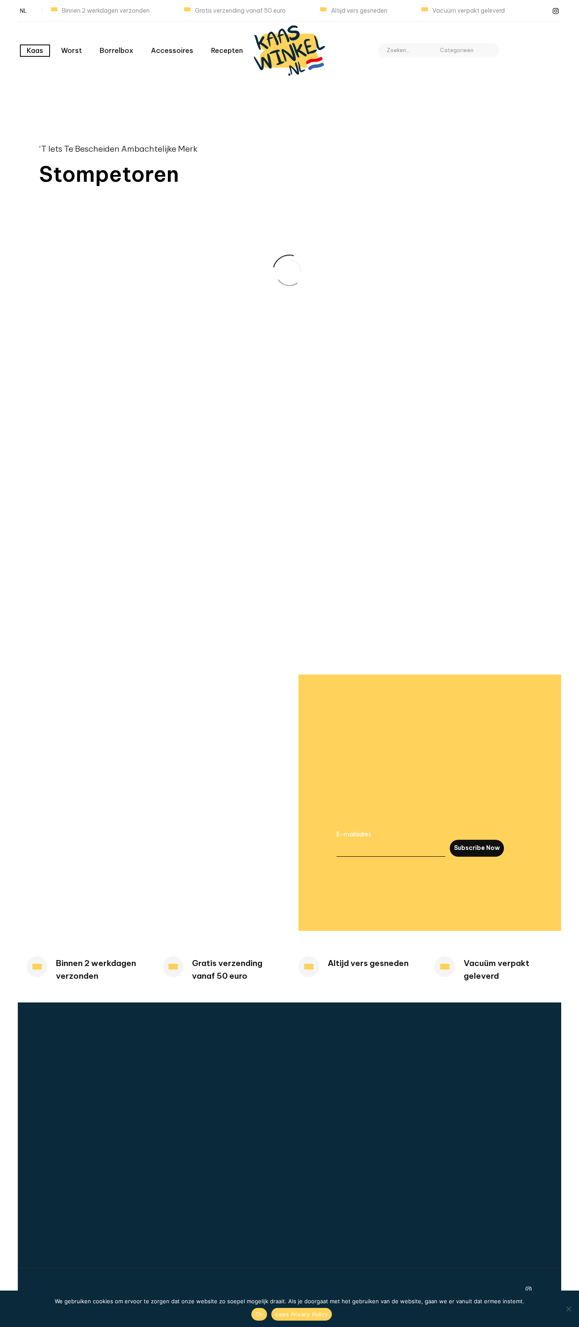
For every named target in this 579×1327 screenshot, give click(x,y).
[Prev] (348, 603)
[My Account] (514, 50)
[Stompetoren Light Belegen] (503, 514)
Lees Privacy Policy (302, 1314)
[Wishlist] (533, 50)
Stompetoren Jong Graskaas (302, 422)
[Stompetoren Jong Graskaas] (308, 396)
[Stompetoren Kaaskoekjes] (406, 396)
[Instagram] (555, 11)
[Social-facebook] (542, 11)
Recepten (227, 50)
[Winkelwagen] (552, 50)
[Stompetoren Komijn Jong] (211, 514)
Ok (259, 1314)
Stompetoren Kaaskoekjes (391, 422)
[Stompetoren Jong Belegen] (211, 396)
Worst (71, 50)
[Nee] (568, 1309)
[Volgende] (365, 603)
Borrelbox (116, 50)
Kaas (35, 50)
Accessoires (172, 50)
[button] (489, 50)
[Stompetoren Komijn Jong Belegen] (308, 514)
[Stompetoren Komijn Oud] (406, 514)
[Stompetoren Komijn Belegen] (503, 396)
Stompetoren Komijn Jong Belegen (304, 540)
